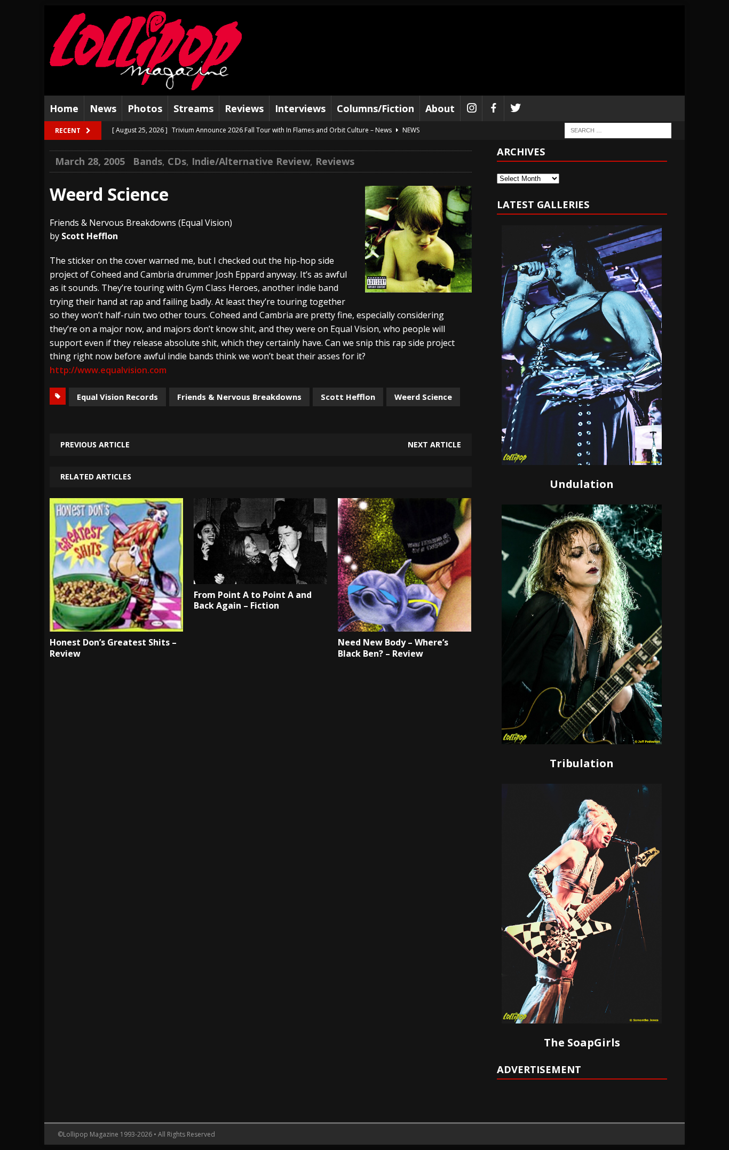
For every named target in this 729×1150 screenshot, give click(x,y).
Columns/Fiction (375, 108)
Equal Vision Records (117, 396)
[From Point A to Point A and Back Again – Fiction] (260, 576)
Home (64, 108)
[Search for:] (618, 130)
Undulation (582, 484)
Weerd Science (423, 396)
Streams (193, 108)
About (440, 108)
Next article (434, 444)
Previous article (95, 444)
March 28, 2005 (90, 161)
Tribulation (582, 763)
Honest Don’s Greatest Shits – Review (113, 647)
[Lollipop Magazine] (145, 50)
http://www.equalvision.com (108, 370)
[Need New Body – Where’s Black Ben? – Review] (404, 623)
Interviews (300, 108)
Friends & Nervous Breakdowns (239, 396)
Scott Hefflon (348, 396)
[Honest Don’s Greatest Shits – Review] (116, 623)
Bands (147, 161)
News (103, 108)
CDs (177, 161)
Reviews (244, 108)
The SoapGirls (582, 1042)
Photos (145, 108)
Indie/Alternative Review (251, 161)
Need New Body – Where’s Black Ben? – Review (393, 647)
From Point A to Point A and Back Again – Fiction (253, 600)
